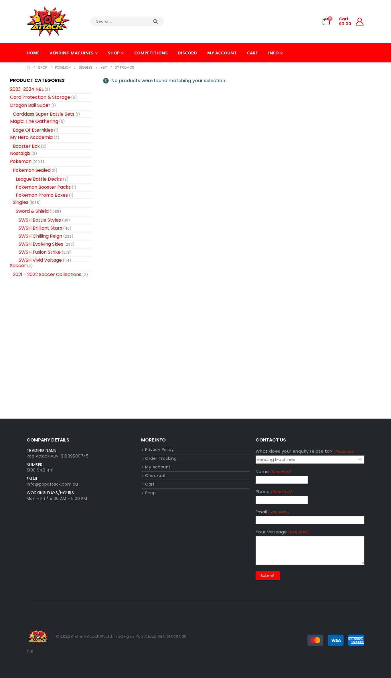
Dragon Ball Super (30, 105)
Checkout (155, 475)
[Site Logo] (48, 21)
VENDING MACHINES (72, 53)
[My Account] (359, 21)
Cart (252, 53)
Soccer (18, 265)
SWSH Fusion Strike (40, 252)
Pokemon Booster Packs (43, 187)
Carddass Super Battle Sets (43, 114)
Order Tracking (161, 458)
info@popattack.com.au (52, 484)
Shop (114, 53)
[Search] (156, 21)
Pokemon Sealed (32, 170)
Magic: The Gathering (34, 121)
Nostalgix (20, 153)
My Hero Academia (31, 137)
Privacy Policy (159, 449)
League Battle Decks (39, 179)
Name (273, 471)
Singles (20, 202)
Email (272, 512)
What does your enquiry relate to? (305, 451)
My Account (222, 53)
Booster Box (26, 146)
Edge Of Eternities (33, 130)
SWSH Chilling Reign (40, 236)
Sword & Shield (32, 211)
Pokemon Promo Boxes (42, 195)
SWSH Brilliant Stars (40, 228)
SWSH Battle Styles (40, 220)
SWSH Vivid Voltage (40, 260)
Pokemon (20, 161)
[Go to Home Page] (28, 67)
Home (33, 53)
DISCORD (187, 53)
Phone (274, 491)
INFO (273, 53)
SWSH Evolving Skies (41, 244)
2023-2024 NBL (27, 89)
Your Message (282, 532)
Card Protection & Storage (40, 97)
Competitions (151, 53)
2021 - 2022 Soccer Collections (47, 274)
